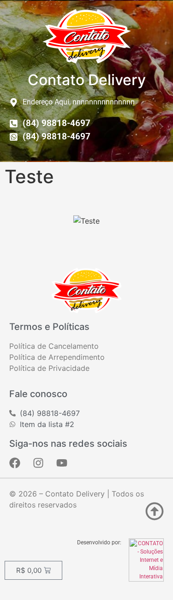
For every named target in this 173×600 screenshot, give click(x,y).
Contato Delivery (87, 80)
